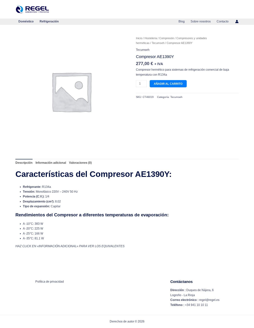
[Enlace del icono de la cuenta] (237, 21)
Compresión (166, 38)
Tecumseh (158, 43)
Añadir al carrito (168, 83)
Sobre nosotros (201, 21)
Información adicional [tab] (51, 162)
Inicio (139, 38)
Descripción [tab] (24, 162)
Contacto (223, 21)
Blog (182, 21)
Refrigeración (49, 21)
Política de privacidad (49, 281)
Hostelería (150, 38)
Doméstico (26, 21)
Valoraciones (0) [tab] (80, 162)
